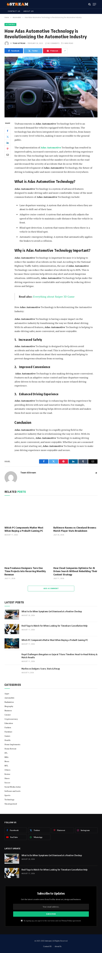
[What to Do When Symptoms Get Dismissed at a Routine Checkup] (12, 615)
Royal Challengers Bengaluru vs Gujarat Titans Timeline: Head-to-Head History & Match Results (59, 656)
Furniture (8, 731)
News (7, 761)
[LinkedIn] (8, 143)
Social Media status (13, 787)
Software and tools (12, 791)
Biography (9, 706)
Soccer (7, 782)
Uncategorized (11, 803)
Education (9, 723)
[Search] (89, 4)
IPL (6, 753)
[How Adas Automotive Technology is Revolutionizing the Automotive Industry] (51, 87)
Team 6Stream (19, 43)
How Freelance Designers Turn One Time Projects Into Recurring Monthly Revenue (25, 571)
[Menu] (94, 4)
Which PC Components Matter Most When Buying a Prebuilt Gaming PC (24, 529)
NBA (6, 757)
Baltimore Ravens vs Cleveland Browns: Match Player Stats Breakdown (74, 529)
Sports (7, 795)
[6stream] (17, 4)
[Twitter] (8, 137)
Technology (9, 799)
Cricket (8, 714)
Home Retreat (10, 748)
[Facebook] (8, 131)
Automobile (10, 24)
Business (8, 710)
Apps (7, 693)
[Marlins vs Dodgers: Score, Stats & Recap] (12, 672)
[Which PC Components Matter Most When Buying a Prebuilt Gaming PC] (27, 511)
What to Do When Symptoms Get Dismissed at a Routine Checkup (52, 611)
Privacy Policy (66, 921)
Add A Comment (51, 588)
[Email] (8, 155)
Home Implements (12, 744)
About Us (29, 11)
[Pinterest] (8, 149)
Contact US (14, 11)
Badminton (9, 702)
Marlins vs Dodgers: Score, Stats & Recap (41, 668)
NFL (6, 765)
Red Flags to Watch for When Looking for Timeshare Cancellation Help (54, 625)
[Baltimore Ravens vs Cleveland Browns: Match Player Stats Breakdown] (75, 511)
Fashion (8, 727)
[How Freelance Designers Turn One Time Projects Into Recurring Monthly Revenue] (27, 551)
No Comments (53, 43)
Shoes (7, 778)
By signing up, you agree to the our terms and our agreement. (52, 921)
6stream (48, 941)
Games (7, 736)
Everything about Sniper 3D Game (54, 296)
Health (7, 740)
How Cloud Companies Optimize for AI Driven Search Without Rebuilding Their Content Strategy (75, 571)
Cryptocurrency (11, 719)
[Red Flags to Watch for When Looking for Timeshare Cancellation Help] (12, 629)
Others (7, 770)
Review (7, 774)
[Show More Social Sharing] (65, 50)
